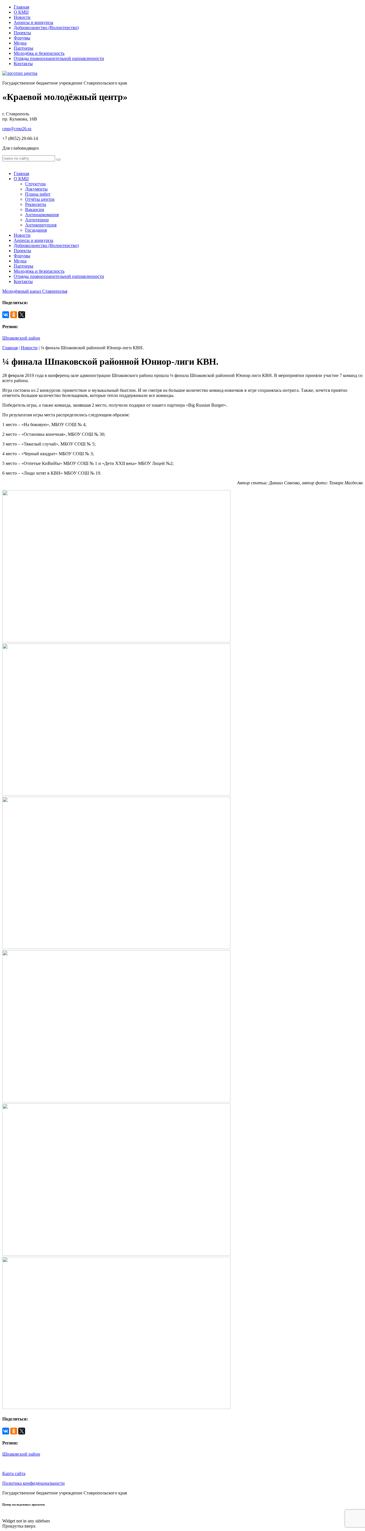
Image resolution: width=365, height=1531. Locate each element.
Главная (21, 7)
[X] (21, 314)
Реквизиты (35, 204)
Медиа (20, 43)
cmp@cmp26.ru (16, 128)
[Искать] (58, 159)
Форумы (22, 37)
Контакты (23, 63)
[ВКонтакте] (5, 314)
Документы (36, 188)
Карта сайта (13, 1473)
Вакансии (34, 209)
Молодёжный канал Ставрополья (34, 291)
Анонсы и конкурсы (33, 22)
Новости (22, 17)
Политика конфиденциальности (33, 1483)
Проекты (22, 32)
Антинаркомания (42, 214)
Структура (35, 183)
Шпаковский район (21, 338)
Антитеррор (37, 219)
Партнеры (23, 48)
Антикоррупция (40, 224)
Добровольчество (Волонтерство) (46, 27)
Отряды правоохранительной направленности (59, 58)
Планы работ (37, 194)
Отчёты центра (39, 199)
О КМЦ (21, 12)
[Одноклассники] (13, 314)
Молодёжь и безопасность (39, 53)
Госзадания (36, 230)
